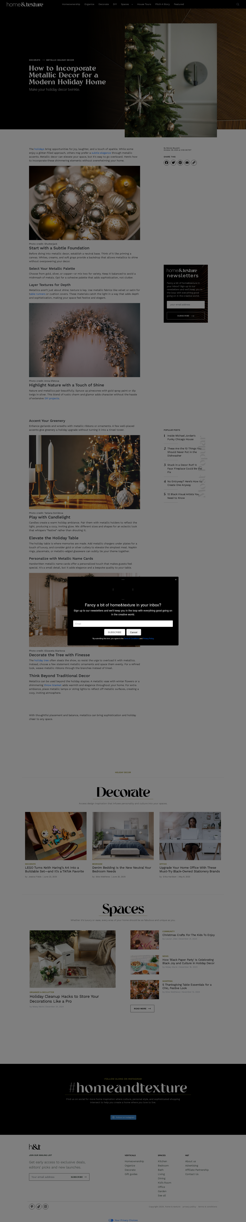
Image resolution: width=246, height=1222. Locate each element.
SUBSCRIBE (114, 632)
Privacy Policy (148, 638)
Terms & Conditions (131, 638)
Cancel (133, 632)
